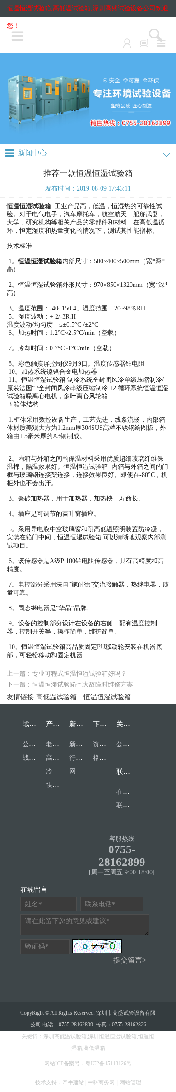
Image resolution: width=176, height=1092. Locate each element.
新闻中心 (83, 724)
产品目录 (59, 724)
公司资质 (35, 744)
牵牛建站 (73, 1082)
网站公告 (82, 771)
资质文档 (105, 744)
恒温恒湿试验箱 (107, 697)
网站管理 (130, 1082)
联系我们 (130, 771)
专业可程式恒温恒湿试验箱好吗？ (79, 673)
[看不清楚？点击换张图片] (97, 946)
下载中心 (106, 724)
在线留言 (129, 791)
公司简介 (129, 744)
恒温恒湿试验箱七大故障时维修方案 (82, 684)
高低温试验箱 (56, 697)
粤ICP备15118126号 (108, 1063)
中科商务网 (101, 1082)
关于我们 (130, 724)
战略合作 (36, 724)
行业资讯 (82, 757)
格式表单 (105, 757)
